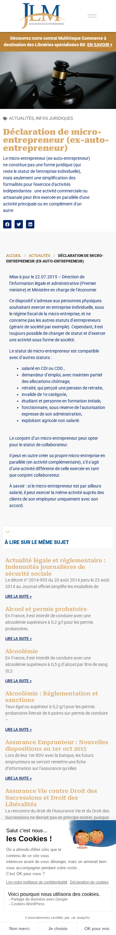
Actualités (21, 118)
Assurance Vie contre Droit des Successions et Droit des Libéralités (51, 797)
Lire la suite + (18, 596)
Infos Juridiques (54, 118)
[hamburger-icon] (92, 16)
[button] (7, 224)
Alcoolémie (21, 651)
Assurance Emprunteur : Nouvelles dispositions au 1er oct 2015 (56, 745)
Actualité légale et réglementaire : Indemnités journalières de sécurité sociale (55, 567)
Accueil (13, 256)
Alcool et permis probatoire (46, 609)
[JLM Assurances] (46, 16)
